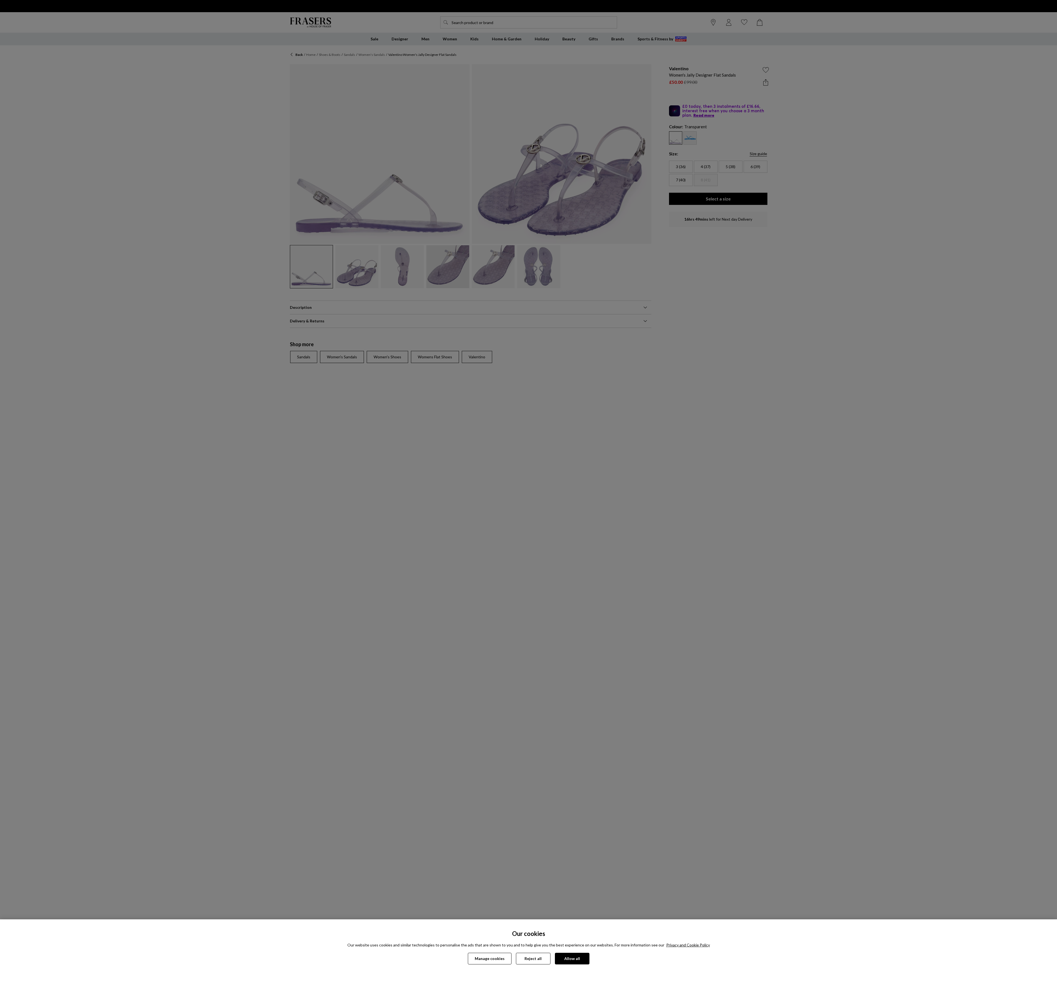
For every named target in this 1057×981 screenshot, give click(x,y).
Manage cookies (490, 958)
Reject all (533, 958)
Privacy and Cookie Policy (688, 945)
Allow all (572, 958)
